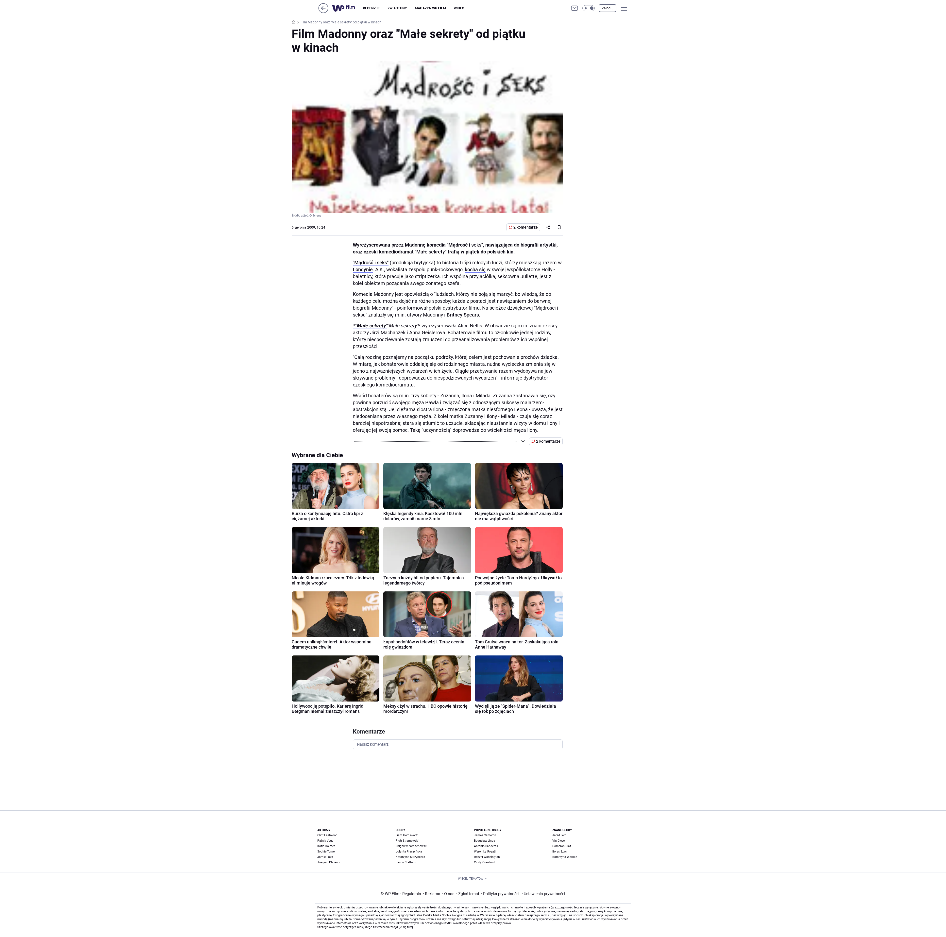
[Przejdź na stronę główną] (323, 11)
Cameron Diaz (561, 846)
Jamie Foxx (325, 857)
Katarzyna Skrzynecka (410, 857)
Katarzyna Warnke (564, 857)
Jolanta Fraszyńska (409, 851)
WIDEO (459, 8)
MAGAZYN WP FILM (430, 8)
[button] (588, 8)
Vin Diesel (558, 840)
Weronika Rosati (485, 851)
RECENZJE (371, 8)
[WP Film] (347, 8)
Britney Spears (463, 315)
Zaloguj (607, 8)
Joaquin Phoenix (328, 862)
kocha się (475, 269)
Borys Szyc (559, 851)
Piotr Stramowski (407, 840)
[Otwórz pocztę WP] (574, 8)
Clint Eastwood (327, 835)
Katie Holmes (326, 846)
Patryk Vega (325, 840)
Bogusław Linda (484, 840)
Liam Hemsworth (407, 835)
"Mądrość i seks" (371, 263)
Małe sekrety (430, 252)
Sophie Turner (326, 851)
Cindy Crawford (484, 862)
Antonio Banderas (486, 846)
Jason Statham (406, 862)
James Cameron (485, 835)
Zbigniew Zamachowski (411, 846)
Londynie (363, 269)
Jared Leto (559, 835)
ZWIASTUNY (397, 8)
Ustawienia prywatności (543, 893)
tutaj (410, 927)
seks (476, 245)
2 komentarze (525, 227)
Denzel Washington (487, 857)
